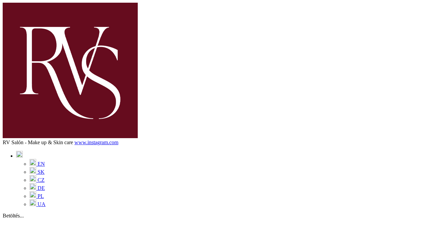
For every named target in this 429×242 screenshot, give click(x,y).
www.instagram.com (96, 142)
